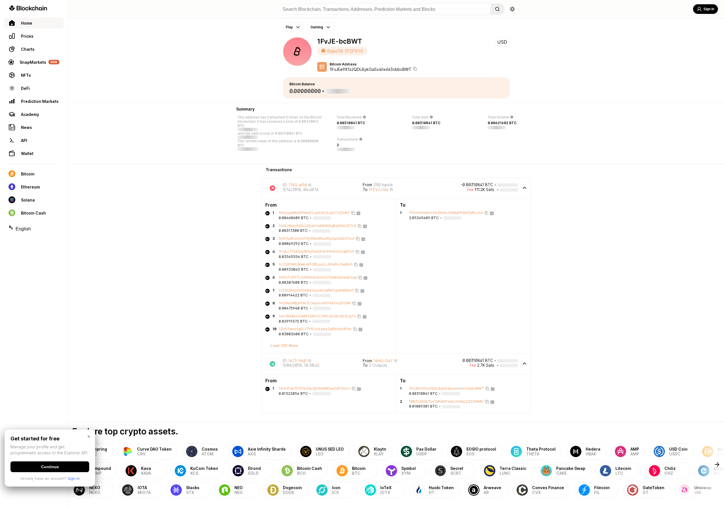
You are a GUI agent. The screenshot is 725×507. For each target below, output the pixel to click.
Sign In (708, 9)
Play (289, 27)
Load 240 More (284, 345)
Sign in (74, 478)
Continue (50, 466)
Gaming (316, 27)
